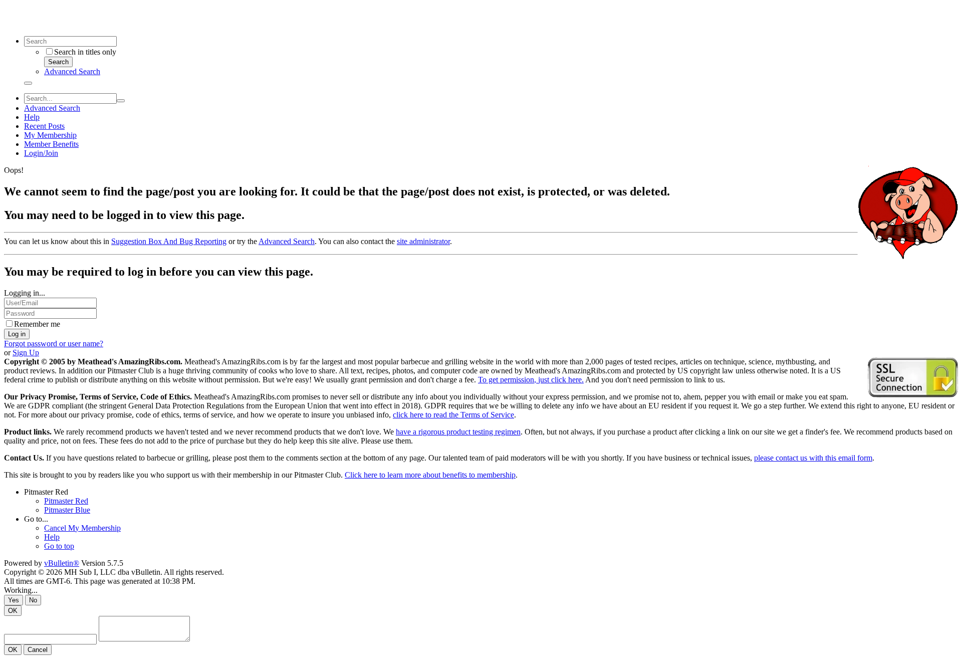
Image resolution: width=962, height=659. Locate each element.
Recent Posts (44, 126)
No (33, 600)
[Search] (28, 83)
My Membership (50, 135)
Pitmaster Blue (67, 510)
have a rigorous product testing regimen (458, 431)
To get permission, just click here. (531, 379)
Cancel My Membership (82, 528)
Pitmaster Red (46, 492)
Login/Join (41, 153)
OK (13, 610)
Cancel (38, 649)
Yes (13, 600)
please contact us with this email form (813, 458)
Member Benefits (51, 144)
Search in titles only (85, 52)
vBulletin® (61, 563)
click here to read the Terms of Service (453, 414)
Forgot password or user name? (53, 343)
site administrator (423, 241)
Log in (17, 334)
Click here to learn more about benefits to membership (430, 475)
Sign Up (26, 352)
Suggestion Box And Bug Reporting (168, 241)
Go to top (59, 546)
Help (32, 117)
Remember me (37, 324)
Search (58, 62)
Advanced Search (72, 71)
